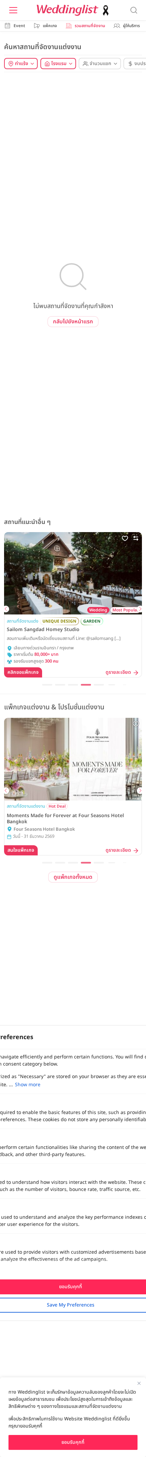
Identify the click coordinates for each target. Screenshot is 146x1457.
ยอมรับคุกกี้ (73, 1442)
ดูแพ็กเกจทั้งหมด (73, 877)
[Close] (139, 1383)
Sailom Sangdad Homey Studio (43, 630)
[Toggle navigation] (13, 10)
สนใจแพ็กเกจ (20, 850)
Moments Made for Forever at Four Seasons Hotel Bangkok (65, 819)
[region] (73, 1417)
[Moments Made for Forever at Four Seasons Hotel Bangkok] (73, 759)
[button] (5, 609)
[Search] (134, 10)
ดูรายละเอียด (118, 672)
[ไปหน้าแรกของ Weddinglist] (74, 10)
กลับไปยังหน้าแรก (73, 322)
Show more (27, 1084)
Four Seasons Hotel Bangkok (44, 829)
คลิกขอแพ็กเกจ (23, 672)
